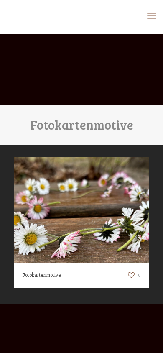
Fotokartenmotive (41, 275)
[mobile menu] (152, 17)
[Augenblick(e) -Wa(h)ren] (81, 16)
